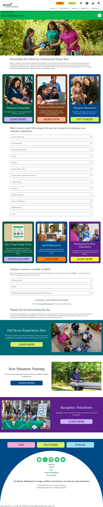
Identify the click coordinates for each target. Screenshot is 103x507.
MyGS (74, 273)
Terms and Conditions (51, 472)
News (51, 470)
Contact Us (51, 464)
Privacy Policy (51, 475)
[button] (81, 4)
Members (4, 12)
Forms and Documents (45, 304)
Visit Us (51, 467)
